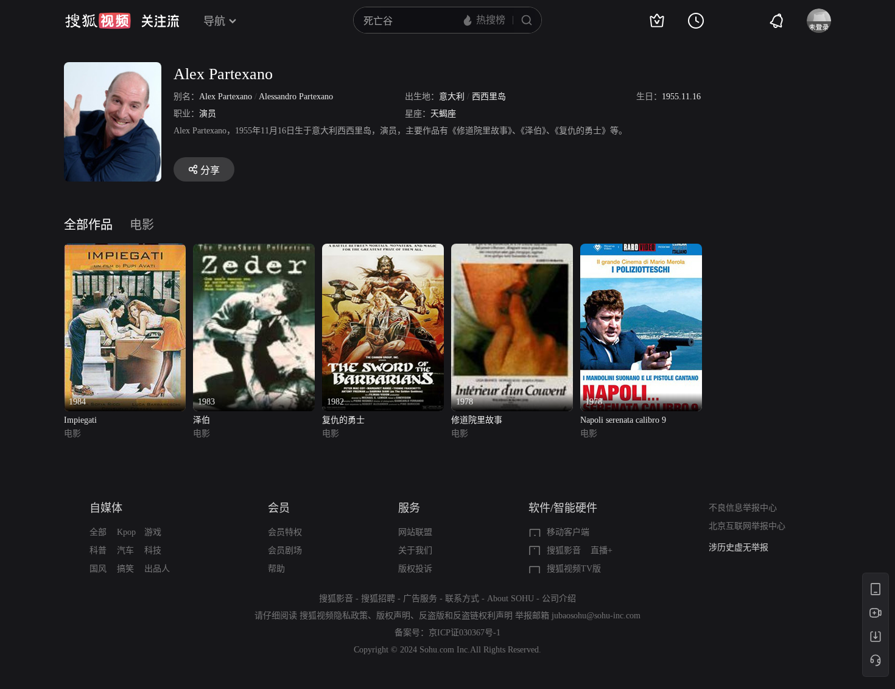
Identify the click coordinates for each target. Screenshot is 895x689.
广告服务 (420, 598)
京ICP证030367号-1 (464, 632)
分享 (210, 170)
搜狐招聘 (378, 598)
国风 (98, 568)
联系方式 (462, 598)
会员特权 (285, 532)
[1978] (512, 251)
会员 (279, 508)
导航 (214, 21)
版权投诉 (415, 568)
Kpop (126, 532)
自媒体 (106, 508)
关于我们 (415, 550)
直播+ (601, 550)
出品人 (157, 568)
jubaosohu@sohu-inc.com (596, 615)
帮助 (276, 568)
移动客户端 (568, 532)
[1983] (254, 251)
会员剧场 (285, 550)
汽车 (125, 550)
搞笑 (125, 568)
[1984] (125, 251)
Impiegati (80, 420)
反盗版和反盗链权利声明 (466, 615)
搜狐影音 (564, 550)
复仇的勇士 (343, 420)
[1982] (383, 251)
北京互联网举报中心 (747, 526)
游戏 (152, 532)
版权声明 (393, 615)
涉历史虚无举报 (738, 547)
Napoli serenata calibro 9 (623, 420)
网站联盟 (415, 532)
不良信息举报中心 (743, 507)
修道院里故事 (476, 420)
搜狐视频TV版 (574, 568)
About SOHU (510, 598)
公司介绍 (559, 598)
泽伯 (201, 420)
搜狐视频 (98, 21)
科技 (152, 550)
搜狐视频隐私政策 (334, 615)
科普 (98, 550)
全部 (98, 532)
